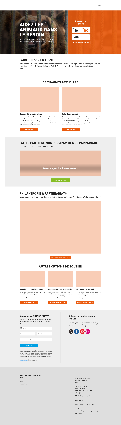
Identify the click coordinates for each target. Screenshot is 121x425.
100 (85, 30)
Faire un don (29, 129)
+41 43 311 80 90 (82, 386)
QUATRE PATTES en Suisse (25, 376)
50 (75, 30)
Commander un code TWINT (57, 302)
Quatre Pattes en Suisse (30, 5)
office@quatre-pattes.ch (86, 396)
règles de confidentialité (41, 359)
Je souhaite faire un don (81, 43)
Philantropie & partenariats (60, 258)
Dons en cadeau (29, 302)
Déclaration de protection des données (24, 386)
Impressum (23, 381)
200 (75, 36)
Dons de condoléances (85, 302)
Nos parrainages (60, 180)
